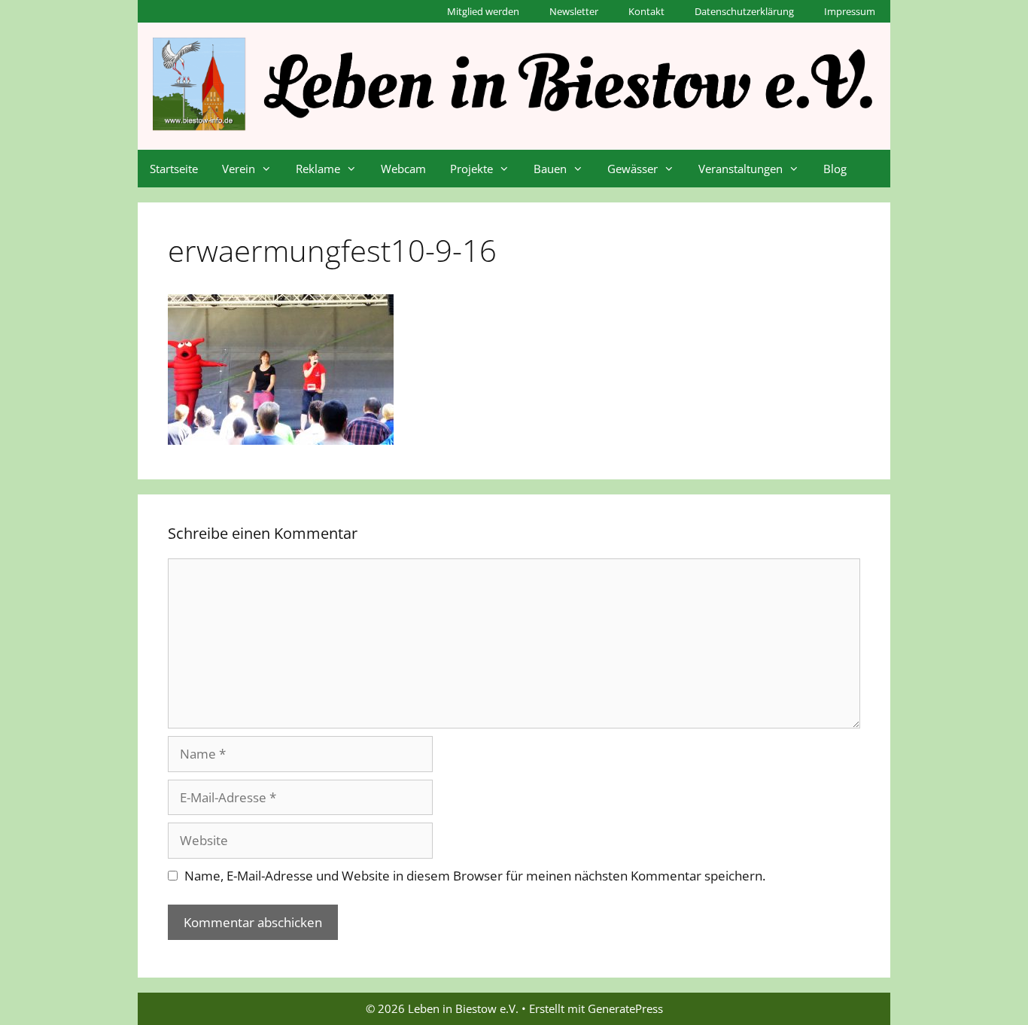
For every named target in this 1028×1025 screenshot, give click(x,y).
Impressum (849, 11)
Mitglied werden (483, 11)
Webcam (403, 168)
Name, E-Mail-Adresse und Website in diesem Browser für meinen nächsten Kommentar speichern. (474, 875)
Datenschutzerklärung (744, 11)
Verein (238, 168)
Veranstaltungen (740, 168)
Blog (835, 168)
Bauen (550, 168)
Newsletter (573, 11)
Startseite (174, 168)
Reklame (318, 168)
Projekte (471, 168)
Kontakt (646, 11)
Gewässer (632, 168)
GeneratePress (625, 1008)
